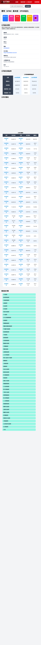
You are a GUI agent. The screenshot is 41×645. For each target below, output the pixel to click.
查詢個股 (28, 6)
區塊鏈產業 (5, 415)
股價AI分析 (5, 16)
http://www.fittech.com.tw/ (10, 52)
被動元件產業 (6, 380)
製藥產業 (5, 366)
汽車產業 (5, 334)
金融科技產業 (6, 409)
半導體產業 (5, 346)
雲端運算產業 (6, 403)
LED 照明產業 (6, 354)
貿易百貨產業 (6, 311)
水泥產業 (5, 294)
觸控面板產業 (6, 372)
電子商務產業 (6, 389)
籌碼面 (11, 16)
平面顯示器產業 (6, 329)
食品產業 (5, 306)
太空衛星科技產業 (7, 423)
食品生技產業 (6, 369)
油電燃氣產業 (6, 352)
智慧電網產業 (6, 395)
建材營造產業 (6, 297)
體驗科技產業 (6, 412)
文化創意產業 (6, 386)
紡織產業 (5, 320)
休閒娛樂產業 (6, 340)
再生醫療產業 (6, 375)
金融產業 (5, 303)
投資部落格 (37, 2)
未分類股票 (5, 426)
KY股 (4, 429)
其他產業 (5, 309)
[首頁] (5, 2)
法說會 (16, 2)
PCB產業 (5, 314)
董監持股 (30, 16)
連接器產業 (5, 337)
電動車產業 (5, 349)
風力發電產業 (6, 398)
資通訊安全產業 (6, 418)
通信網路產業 (6, 332)
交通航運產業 (6, 300)
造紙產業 (5, 377)
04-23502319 (6, 48)
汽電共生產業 (6, 392)
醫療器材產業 (6, 343)
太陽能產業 (5, 363)
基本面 (17, 16)
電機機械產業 (6, 323)
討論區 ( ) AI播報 (35, 18)
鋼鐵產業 (5, 360)
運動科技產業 (6, 406)
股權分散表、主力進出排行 (26, 2)
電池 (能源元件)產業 (7, 357)
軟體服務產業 (6, 383)
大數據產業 (5, 421)
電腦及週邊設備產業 (7, 326)
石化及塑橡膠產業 (7, 317)
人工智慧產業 (6, 400)
